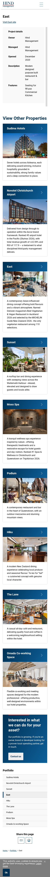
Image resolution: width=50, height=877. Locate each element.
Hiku (8, 800)
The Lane (10, 806)
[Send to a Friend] (21, 840)
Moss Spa (10, 818)
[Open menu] (41, 4)
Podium (9, 812)
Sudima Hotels (12, 777)
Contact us (15, 756)
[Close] (44, 861)
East (8, 794)
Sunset (9, 789)
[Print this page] (29, 840)
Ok (6, 872)
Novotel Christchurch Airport (18, 783)
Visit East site (9, 22)
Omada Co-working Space (17, 824)
